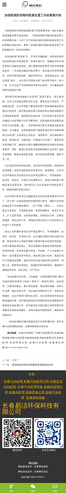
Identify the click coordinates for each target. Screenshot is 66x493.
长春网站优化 (41, 471)
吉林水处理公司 (47, 337)
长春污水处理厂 (27, 333)
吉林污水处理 (38, 342)
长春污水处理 (17, 337)
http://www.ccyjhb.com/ (16, 347)
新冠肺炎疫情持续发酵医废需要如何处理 (32, 364)
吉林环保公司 (18, 342)
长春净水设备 (32, 337)
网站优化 (22, 471)
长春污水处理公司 (44, 333)
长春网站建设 (41, 466)
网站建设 (22, 466)
